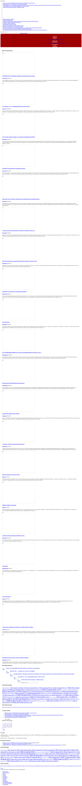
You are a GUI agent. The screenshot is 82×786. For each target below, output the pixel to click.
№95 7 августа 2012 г (13, 755)
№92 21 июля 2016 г (51, 689)
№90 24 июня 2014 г (6, 687)
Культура (4, 108)
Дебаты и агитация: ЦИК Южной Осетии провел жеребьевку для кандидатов (19, 3)
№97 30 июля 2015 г (24, 699)
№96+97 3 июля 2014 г (23, 697)
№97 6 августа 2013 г (45, 757)
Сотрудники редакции (7, 783)
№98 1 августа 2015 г (40, 698)
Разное (3, 476)
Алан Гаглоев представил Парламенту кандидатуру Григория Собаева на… (18, 230)
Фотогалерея (55, 44)
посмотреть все (5, 767)
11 (4, 724)
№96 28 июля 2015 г (10, 697)
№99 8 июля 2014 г (67, 700)
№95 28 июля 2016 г (26, 695)
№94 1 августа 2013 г (10, 693)
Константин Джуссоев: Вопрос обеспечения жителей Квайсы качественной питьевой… (21, 199)
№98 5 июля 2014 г (66, 698)
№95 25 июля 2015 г (11, 695)
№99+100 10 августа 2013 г (22, 702)
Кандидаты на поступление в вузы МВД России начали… (14, 291)
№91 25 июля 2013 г (61, 687)
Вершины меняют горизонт (8, 19)
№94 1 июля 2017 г (22, 693)
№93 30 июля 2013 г (40, 691)
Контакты (5, 778)
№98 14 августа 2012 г (16, 700)
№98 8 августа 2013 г (48, 759)
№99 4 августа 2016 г (54, 700)
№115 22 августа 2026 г (41, 707)
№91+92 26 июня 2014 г (18, 689)
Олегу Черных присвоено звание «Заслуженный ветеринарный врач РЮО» (18, 136)
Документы (56, 43)
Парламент (61, 39)
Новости (55, 37)
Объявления (5, 566)
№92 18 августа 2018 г (35, 689)
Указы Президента (50, 43)
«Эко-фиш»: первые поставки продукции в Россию (13, 444)
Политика (4, 139)
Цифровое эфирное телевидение (9, 505)
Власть (54, 38)
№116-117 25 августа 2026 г (49, 707)
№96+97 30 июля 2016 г (39, 697)
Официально (5, 354)
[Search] (16, 32)
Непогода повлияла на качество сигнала (11, 474)
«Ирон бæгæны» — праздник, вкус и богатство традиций (15, 4)
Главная (4, 775)
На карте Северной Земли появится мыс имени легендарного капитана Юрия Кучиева (20, 21)
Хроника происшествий (8, 20)
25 (4, 727)
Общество (4, 201)
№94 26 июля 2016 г (36, 693)
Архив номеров (6, 772)
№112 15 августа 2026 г (19, 707)
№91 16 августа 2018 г (18, 687)
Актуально (4, 78)
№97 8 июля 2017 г (64, 697)
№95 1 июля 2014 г (48, 693)
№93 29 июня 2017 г (25, 691)
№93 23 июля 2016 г (10, 691)
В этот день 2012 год (6, 596)
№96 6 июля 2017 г (58, 695)
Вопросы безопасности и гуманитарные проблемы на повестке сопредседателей (19, 261)
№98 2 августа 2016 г (53, 698)
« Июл (3, 729)
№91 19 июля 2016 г (33, 687)
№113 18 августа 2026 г (26, 707)
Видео (54, 45)
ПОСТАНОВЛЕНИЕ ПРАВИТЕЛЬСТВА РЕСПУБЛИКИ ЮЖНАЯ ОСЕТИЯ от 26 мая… (22, 352)
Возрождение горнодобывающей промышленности (13, 383)
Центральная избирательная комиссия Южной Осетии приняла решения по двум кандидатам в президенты (25, 29)
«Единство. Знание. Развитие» (9, 23)
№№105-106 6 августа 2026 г (57, 707)
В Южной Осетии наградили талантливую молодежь (13, 168)
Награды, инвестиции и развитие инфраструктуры (13, 25)
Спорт (3, 629)
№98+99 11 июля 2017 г (32, 700)
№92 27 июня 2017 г (73, 689)
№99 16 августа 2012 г (35, 761)
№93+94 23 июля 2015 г (54, 691)
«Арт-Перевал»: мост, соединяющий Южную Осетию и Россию (16, 6)
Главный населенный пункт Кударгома (10, 413)
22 (10, 725)
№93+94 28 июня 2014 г (28, 753)
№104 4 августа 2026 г (5, 707)
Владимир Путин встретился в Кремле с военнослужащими (15, 657)
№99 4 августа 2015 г (3, 761)
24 (2, 727)
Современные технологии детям (9, 24)
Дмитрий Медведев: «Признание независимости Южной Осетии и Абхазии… (18, 75)
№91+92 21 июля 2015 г (63, 750)
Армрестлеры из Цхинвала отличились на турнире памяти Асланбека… (18, 627)
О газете (55, 36)
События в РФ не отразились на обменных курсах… (13, 535)
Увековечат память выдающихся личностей (12, 22)
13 (7, 724)
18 (4, 725)
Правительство (56, 39)
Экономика (4, 385)
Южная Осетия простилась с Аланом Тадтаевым (13, 26)
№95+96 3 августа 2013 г (43, 695)
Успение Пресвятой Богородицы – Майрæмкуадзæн (13, 7)
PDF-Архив (55, 46)
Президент (50, 39)
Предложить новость (7, 782)
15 (10, 724)
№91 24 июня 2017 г (47, 687)
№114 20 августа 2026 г (34, 707)
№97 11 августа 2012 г (69, 757)
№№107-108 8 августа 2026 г (66, 707)
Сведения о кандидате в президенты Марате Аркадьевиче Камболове (17, 28)
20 (7, 725)
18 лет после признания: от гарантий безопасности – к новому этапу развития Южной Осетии (22, 27)
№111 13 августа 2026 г (12, 707)
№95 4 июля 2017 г (59, 693)
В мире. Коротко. (6, 322)
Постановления (62, 43)
